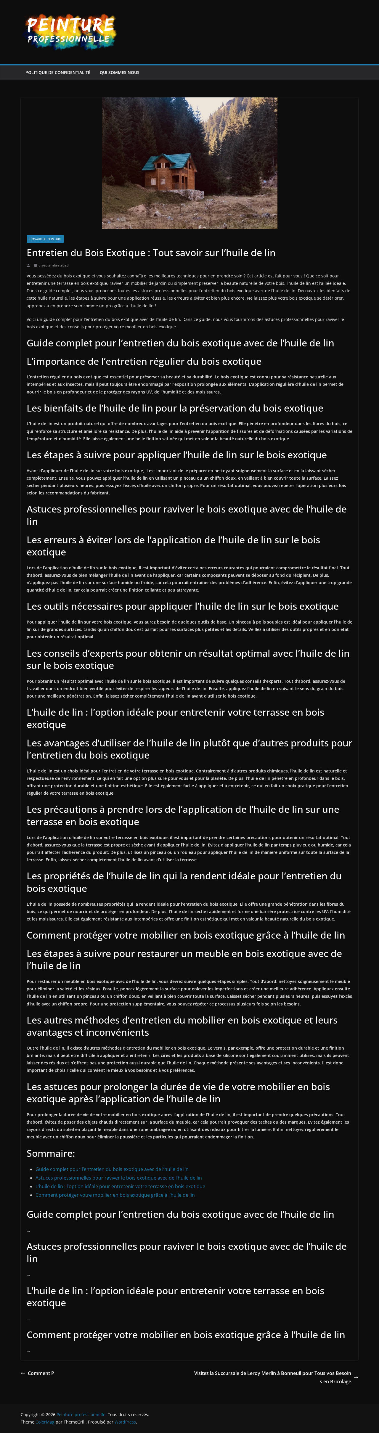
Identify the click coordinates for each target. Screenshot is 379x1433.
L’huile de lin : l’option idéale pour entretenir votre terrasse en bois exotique (120, 1186)
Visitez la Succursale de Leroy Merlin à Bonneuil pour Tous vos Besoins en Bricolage (272, 1377)
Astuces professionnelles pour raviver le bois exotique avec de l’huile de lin (119, 1178)
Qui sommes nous (119, 72)
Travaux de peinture (45, 239)
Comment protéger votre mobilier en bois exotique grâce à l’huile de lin (115, 1195)
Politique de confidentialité (57, 72)
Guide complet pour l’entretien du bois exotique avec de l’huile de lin (112, 1169)
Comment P (41, 1373)
